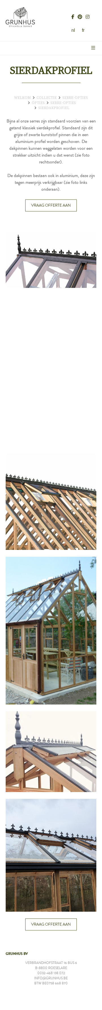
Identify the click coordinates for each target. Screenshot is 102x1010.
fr (83, 30)
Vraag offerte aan (51, 205)
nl (73, 30)
